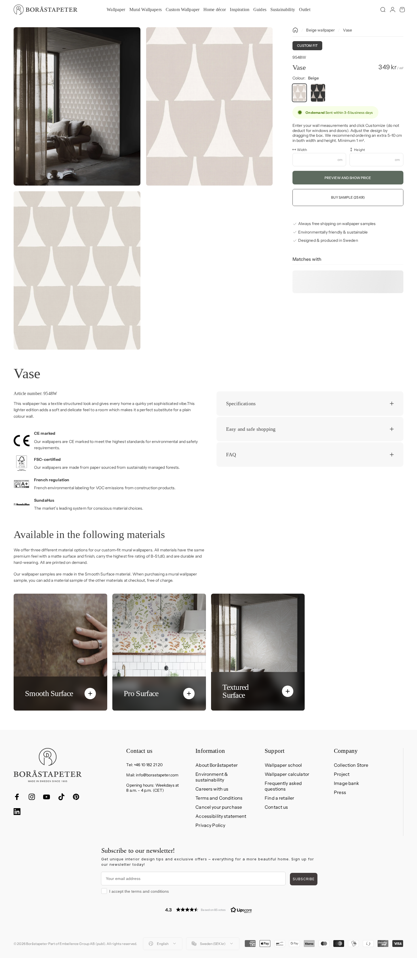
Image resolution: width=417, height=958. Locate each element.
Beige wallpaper (320, 30)
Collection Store (351, 765)
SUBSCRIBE (304, 879)
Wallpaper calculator (287, 774)
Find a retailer (279, 798)
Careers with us (211, 789)
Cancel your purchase (218, 807)
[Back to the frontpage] (295, 30)
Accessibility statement (220, 816)
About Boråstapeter (216, 765)
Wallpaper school (283, 765)
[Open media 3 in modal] (77, 270)
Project (341, 774)
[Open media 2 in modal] (209, 106)
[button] (208, 910)
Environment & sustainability (211, 777)
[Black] (318, 93)
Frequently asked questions (283, 786)
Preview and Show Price (348, 177)
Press (340, 792)
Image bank (346, 783)
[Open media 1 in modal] (77, 106)
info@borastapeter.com (157, 775)
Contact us (276, 807)
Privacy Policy (210, 825)
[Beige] (299, 93)
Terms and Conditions (219, 798)
